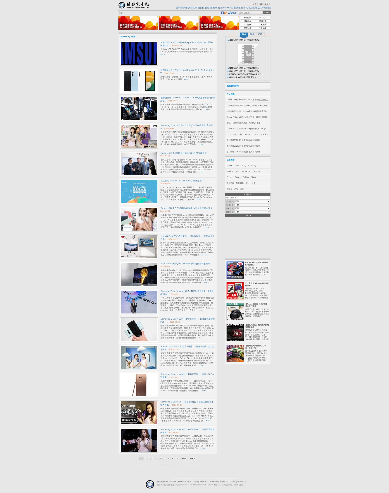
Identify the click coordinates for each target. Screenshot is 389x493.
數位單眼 (230, 183)
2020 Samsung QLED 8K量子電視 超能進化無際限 (185, 263)
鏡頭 (248, 183)
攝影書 (229, 189)
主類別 (230, 201)
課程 (236, 189)
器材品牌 (229, 208)
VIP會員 (247, 25)
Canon (229, 166)
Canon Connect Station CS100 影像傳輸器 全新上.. (248, 100)
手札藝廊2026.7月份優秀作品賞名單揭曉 (243, 152)
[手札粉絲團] (222, 13)
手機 (253, 183)
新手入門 (263, 18)
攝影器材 (247, 21)
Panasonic (246, 171)
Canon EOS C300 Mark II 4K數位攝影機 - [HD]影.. (247, 129)
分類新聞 (247, 18)
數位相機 (240, 183)
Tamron (238, 177)
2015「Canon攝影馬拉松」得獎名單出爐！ (244, 123)
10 (177, 458)
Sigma (253, 177)
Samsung (252, 166)
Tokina (246, 177)
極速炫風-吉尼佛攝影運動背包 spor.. (242, 77)
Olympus (256, 171)
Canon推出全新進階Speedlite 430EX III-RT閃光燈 (247, 105)
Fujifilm (230, 171)
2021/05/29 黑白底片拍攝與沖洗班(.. (243, 71)
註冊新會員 (257, 4)
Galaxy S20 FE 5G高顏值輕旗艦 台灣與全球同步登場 (186, 208)
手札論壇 (263, 28)
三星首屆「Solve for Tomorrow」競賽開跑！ (182, 181)
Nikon (237, 166)
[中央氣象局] (232, 14)
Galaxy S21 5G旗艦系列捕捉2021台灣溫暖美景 (184, 153)
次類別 (230, 205)
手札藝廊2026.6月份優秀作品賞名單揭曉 (243, 146)
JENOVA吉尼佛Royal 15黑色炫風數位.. (244, 74)
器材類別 (229, 212)
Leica (237, 171)
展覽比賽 (247, 28)
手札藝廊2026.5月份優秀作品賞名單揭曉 (243, 140)
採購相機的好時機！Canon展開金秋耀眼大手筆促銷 (247, 112)
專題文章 (263, 21)
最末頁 (192, 458)
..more (185, 79)
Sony (244, 166)
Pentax (229, 177)
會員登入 (266, 4)
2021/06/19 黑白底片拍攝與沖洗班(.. (243, 40)
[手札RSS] (225, 13)
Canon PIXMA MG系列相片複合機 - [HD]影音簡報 (247, 117)
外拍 (242, 189)
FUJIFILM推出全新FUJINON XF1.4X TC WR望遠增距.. (247, 135)
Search (248, 215)
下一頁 (184, 458)
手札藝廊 (263, 25)
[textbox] (250, 13)
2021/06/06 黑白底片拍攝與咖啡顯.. (242, 68)
